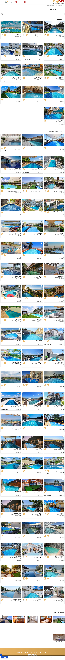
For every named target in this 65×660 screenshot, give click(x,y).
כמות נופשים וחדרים (28, 2)
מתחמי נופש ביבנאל (49, 5)
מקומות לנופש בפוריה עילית (6, 623)
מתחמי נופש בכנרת (54, 5)
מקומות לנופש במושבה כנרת (59, 623)
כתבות (26, 652)
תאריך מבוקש (34, 2)
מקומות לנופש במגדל (32, 623)
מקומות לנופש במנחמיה (46, 623)
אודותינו (46, 652)
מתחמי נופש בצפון (60, 5)
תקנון (41, 652)
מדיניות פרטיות (34, 652)
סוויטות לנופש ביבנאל (58, 641)
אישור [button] (4, 657)
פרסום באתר (15, 2)
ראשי (63, 5)
